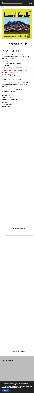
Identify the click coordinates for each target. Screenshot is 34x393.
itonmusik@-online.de (9, 91)
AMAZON (4, 86)
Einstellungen (9, 386)
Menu (30, 3)
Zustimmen (5, 390)
